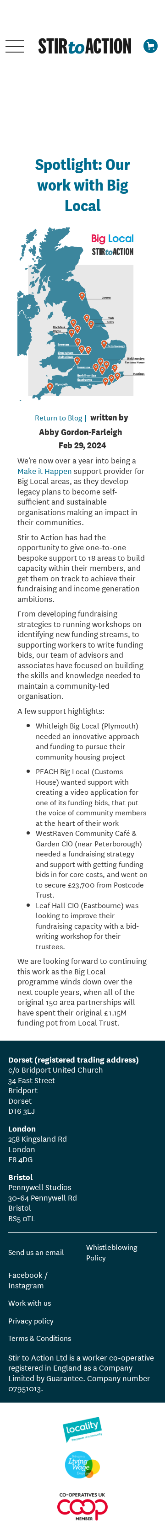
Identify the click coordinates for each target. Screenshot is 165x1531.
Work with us (29, 1302)
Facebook (25, 1274)
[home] (82, 46)
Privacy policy (31, 1320)
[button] (15, 46)
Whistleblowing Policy (112, 1252)
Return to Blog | (61, 417)
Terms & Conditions (39, 1337)
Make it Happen (44, 470)
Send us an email (36, 1252)
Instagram (26, 1285)
